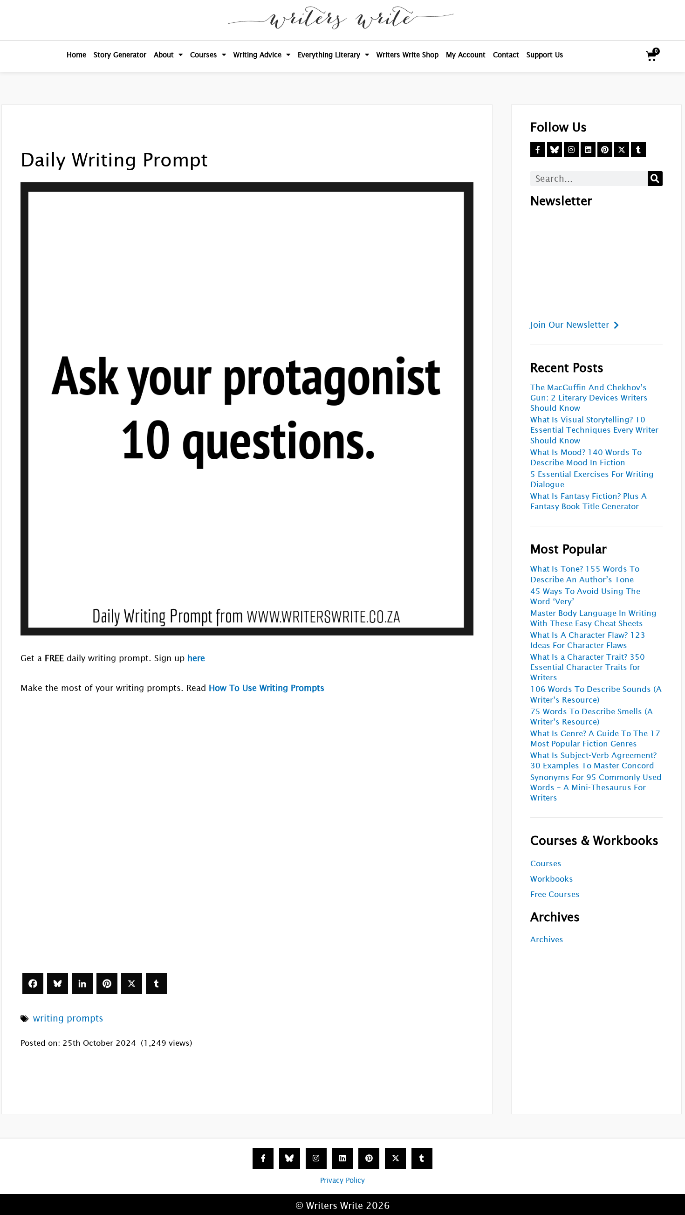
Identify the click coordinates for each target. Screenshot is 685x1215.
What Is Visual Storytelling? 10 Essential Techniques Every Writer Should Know (594, 430)
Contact (506, 55)
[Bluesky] (57, 983)
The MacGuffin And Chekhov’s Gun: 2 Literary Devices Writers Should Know (589, 398)
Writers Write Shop (407, 55)
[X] (131, 983)
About (164, 55)
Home (76, 55)
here (196, 658)
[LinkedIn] (82, 983)
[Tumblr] (156, 983)
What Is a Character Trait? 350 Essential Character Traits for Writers (587, 667)
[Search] (655, 178)
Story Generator (120, 55)
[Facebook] (33, 983)
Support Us (545, 55)
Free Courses (555, 894)
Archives (546, 939)
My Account (466, 55)
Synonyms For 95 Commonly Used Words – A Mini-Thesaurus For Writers (596, 787)
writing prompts (68, 1018)
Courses (203, 55)
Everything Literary (329, 55)
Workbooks (551, 879)
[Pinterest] (107, 983)
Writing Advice (257, 55)
